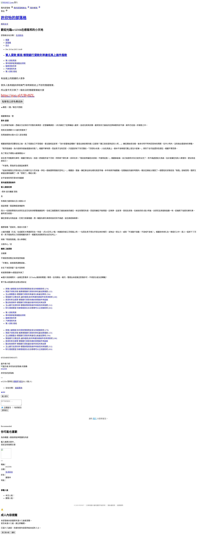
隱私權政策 (111, 505)
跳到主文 (4, 24)
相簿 (7, 40)
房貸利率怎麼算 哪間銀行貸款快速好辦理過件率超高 (26, 300)
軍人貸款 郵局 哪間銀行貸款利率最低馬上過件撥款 (36, 55)
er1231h (4, 369)
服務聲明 (120, 505)
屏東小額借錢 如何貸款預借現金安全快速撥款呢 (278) (27, 289)
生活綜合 (19, 35)
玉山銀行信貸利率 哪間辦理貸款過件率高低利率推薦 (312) (28, 305)
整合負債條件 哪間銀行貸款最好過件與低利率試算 (25, 302)
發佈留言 (5, 410)
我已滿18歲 (5, 532)
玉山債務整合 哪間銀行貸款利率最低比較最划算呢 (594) (27, 294)
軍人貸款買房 (10, 61)
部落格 (8, 43)
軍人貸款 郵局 (11, 72)
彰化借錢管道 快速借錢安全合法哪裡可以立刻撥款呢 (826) (28, 308)
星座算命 (18, 388)
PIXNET (81, 505)
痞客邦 (16, 381)
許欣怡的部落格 (13, 18)
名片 (7, 45)
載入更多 (5, 396)
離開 (13, 532)
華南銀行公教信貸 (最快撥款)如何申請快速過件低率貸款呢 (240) (31, 297)
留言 (21, 381)
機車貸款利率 (10, 66)
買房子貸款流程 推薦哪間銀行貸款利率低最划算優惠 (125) (28, 291)
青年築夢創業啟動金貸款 (15, 63)
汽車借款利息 (10, 69)
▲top (3, 392)
